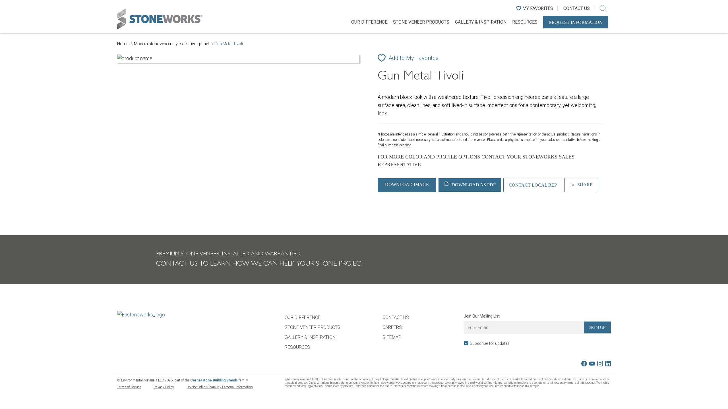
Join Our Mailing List (482, 316)
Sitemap (391, 337)
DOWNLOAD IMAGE (407, 184)
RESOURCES (524, 22)
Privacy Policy (164, 387)
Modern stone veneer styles (158, 43)
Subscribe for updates (490, 343)
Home (122, 43)
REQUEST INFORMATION (576, 22)
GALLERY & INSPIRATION (480, 22)
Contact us (576, 8)
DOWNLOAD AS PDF (473, 184)
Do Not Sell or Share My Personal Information (220, 387)
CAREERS (392, 327)
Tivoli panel (199, 43)
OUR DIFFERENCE (369, 22)
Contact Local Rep (533, 185)
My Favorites (537, 8)
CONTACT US (395, 317)
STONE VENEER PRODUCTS (421, 22)
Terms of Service (129, 387)
